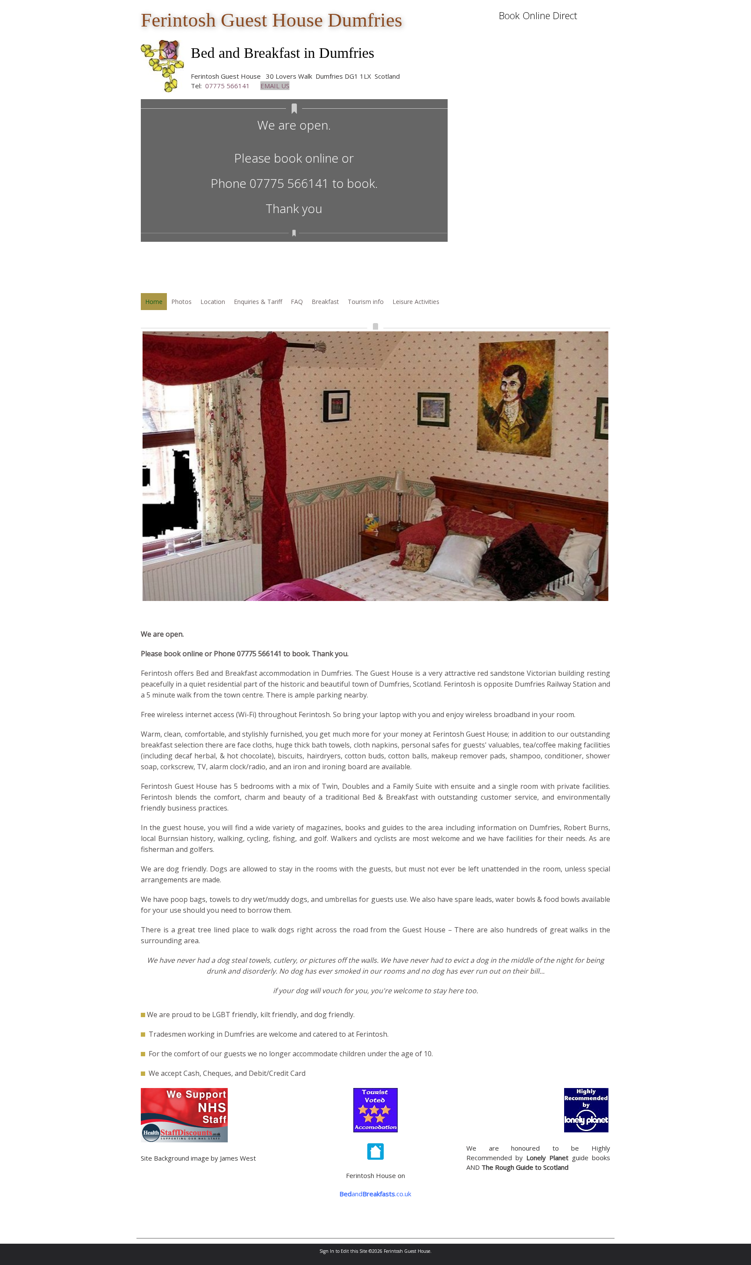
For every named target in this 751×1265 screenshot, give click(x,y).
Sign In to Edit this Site (343, 1251)
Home (154, 301)
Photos (181, 301)
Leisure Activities (415, 301)
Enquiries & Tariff (258, 301)
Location (212, 301)
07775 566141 (227, 85)
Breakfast (325, 301)
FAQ (297, 301)
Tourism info (366, 301)
